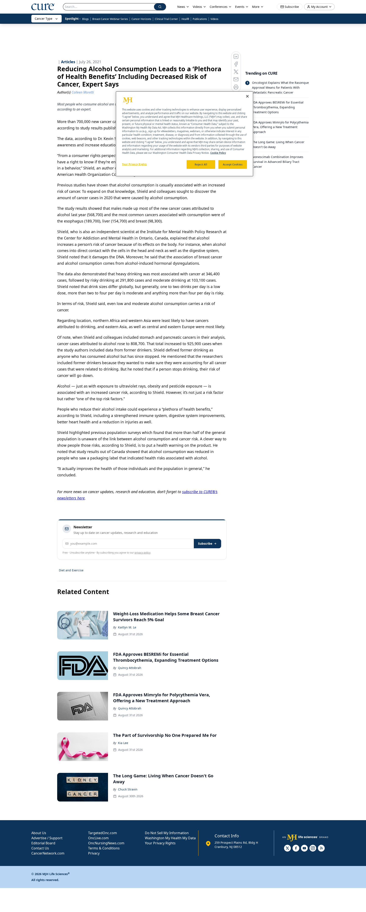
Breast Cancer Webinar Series (110, 19)
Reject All (201, 164)
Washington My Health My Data (170, 838)
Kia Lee (123, 743)
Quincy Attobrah (129, 668)
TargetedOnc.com (102, 833)
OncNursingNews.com (106, 843)
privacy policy (142, 552)
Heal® (185, 19)
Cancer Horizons (141, 19)
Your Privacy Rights (160, 843)
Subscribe (205, 543)
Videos (214, 19)
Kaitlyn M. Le (127, 627)
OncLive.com (98, 838)
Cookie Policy (218, 153)
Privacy (94, 853)
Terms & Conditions (104, 848)
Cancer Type (43, 19)
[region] (184, 133)
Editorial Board (43, 843)
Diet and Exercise (71, 570)
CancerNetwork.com (47, 853)
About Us (38, 833)
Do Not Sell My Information (167, 833)
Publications (200, 19)
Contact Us (40, 848)
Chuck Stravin (127, 789)
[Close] (247, 96)
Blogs (85, 19)
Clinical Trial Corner (166, 19)
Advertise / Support (46, 838)
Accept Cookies (233, 164)
